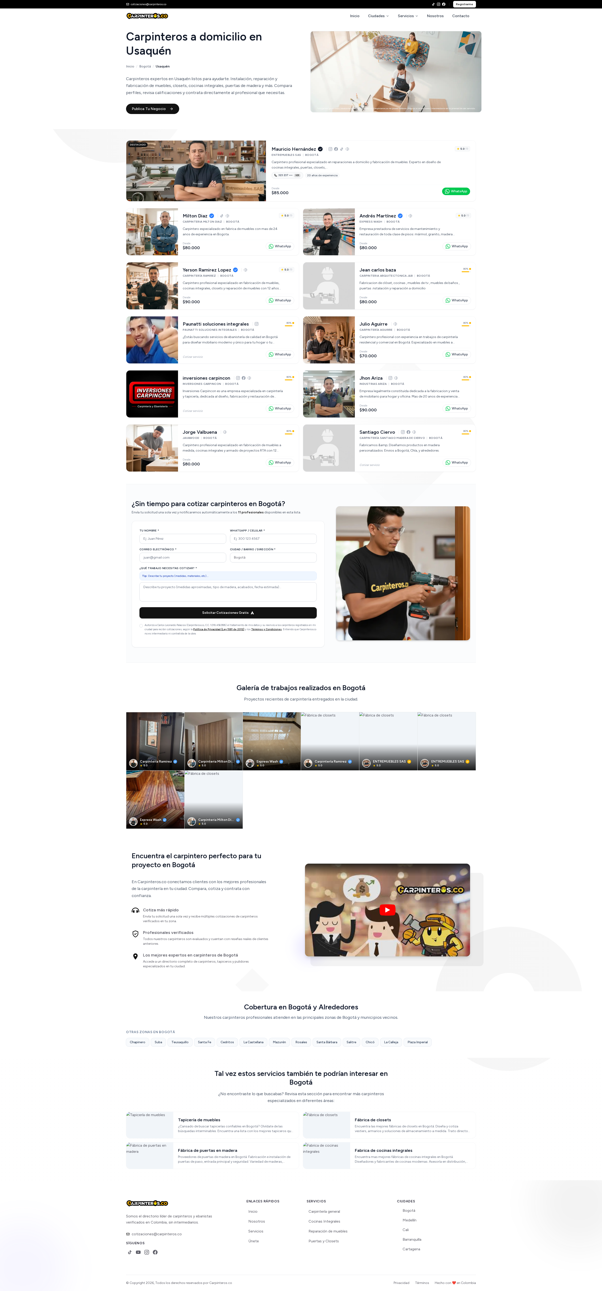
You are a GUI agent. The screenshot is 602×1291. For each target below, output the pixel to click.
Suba (158, 1042)
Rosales (301, 1042)
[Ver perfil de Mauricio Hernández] (196, 171)
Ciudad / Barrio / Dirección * (253, 549)
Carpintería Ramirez (156, 762)
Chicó (370, 1042)
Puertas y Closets (324, 1241)
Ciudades (376, 16)
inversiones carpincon (206, 378)
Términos (422, 1283)
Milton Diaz (195, 216)
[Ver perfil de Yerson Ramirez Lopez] (152, 285)
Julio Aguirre (374, 324)
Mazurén (279, 1042)
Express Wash (267, 762)
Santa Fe (204, 1042)
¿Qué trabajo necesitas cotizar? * (168, 568)
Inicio (355, 16)
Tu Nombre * (149, 530)
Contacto (460, 16)
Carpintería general (324, 1211)
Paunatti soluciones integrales (216, 324)
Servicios (406, 16)
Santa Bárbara (327, 1042)
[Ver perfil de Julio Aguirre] (329, 339)
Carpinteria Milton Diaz (216, 762)
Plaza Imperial (418, 1042)
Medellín (409, 1220)
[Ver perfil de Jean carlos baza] (329, 285)
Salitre (351, 1042)
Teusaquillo (180, 1042)
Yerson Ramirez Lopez (207, 270)
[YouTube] (138, 1252)
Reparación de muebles (328, 1231)
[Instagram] (438, 4)
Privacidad (401, 1283)
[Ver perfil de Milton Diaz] (152, 231)
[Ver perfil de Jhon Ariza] (329, 393)
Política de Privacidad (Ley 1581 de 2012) (218, 629)
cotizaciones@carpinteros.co (157, 1234)
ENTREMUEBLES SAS (389, 762)
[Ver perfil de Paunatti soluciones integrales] (152, 339)
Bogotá (145, 66)
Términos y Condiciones (266, 629)
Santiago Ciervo (377, 432)
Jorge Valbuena (200, 432)
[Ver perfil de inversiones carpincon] (152, 393)
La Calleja (391, 1042)
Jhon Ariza (371, 378)
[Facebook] (443, 4)
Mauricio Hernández (294, 149)
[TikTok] (433, 4)
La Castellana (253, 1042)
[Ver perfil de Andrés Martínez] (329, 231)
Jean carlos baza (378, 270)
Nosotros (435, 16)
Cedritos (227, 1042)
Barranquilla (412, 1239)
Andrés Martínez (378, 216)
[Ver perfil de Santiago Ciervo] (329, 448)
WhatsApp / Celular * (247, 530)
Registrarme (464, 4)
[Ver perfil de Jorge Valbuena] (152, 448)
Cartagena (411, 1249)
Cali (406, 1230)
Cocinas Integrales (324, 1221)
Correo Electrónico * (158, 549)
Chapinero (137, 1042)
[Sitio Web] (347, 149)
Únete (253, 1241)
